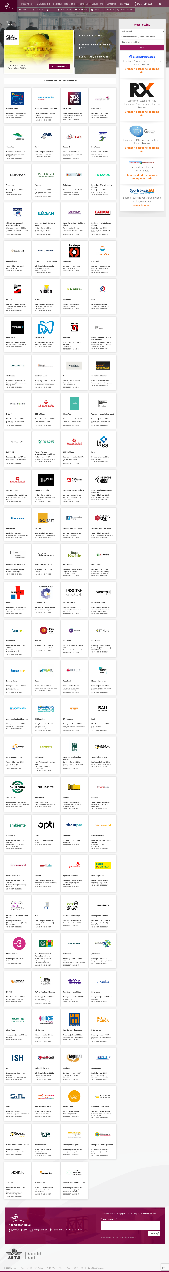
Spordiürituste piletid (64, 4)
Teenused (83, 4)
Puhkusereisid (43, 4)
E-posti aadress (109, 1219)
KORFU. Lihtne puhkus (90, 35)
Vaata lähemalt (142, 205)
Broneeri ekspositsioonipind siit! (142, 70)
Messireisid (26, 4)
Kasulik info (97, 4)
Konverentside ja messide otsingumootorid (142, 176)
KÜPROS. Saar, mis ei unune (93, 56)
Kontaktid (111, 4)
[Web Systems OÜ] (163, 1267)
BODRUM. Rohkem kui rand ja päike (94, 46)
